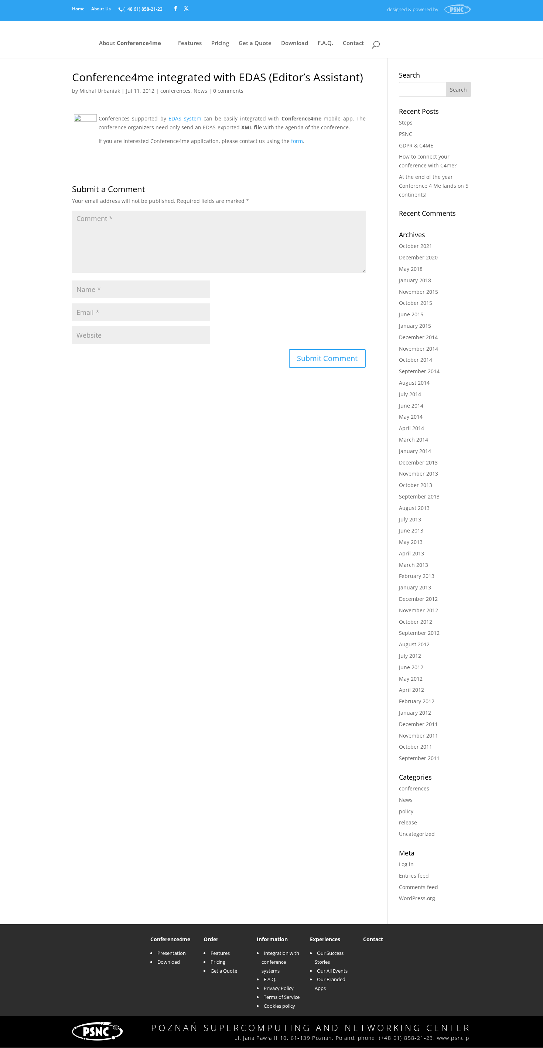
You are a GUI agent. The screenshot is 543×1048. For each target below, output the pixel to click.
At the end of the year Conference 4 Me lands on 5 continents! (433, 185)
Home (78, 9)
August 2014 (414, 382)
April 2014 (411, 428)
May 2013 (411, 541)
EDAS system (184, 118)
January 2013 (415, 587)
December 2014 (418, 337)
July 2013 (410, 519)
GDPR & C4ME (416, 145)
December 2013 (418, 462)
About (130, 44)
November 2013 (418, 473)
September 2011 (419, 758)
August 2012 (414, 644)
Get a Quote (255, 44)
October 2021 (415, 245)
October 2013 (415, 485)
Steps (406, 122)
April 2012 (411, 689)
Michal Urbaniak (99, 90)
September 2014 (419, 371)
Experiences (325, 939)
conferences (175, 90)
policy (406, 811)
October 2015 (415, 302)
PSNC (405, 133)
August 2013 (414, 507)
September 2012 (419, 632)
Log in (406, 864)
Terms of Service (282, 997)
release (408, 822)
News (200, 90)
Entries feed (414, 875)
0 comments (228, 90)
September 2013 (419, 496)
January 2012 (415, 712)
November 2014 (418, 348)
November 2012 (418, 610)
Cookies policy (279, 1006)
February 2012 (416, 701)
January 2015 (415, 325)
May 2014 (411, 416)
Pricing (220, 44)
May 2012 (411, 678)
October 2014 (415, 359)
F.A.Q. (325, 44)
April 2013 (411, 553)
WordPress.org (417, 898)
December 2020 (418, 257)
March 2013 (413, 564)
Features (190, 44)
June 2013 (411, 530)
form (297, 140)
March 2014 (413, 439)
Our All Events (332, 970)
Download (294, 44)
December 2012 (418, 598)
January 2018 (415, 280)
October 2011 (415, 746)
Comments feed (418, 887)
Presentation (171, 953)
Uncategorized (417, 833)
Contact (353, 44)
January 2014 (415, 451)
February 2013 (416, 575)
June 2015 (411, 314)
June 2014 (411, 405)
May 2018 (411, 268)
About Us (101, 9)
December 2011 (418, 724)
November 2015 (418, 291)
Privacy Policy (279, 988)
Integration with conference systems (280, 962)
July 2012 (410, 655)
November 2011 (418, 735)
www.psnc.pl (454, 1037)
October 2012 (415, 621)
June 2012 (411, 667)
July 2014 (410, 394)
